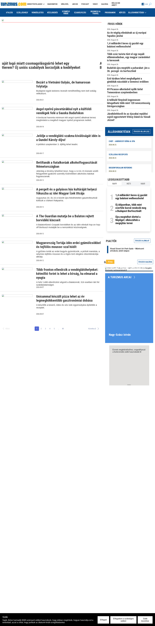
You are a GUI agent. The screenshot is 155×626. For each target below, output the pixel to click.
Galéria (104, 4)
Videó (95, 4)
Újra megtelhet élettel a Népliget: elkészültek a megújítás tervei (127, 220)
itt (140, 352)
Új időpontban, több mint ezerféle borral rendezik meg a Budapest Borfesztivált (130, 208)
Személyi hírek (66, 12)
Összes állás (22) (141, 131)
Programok (110, 13)
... (58, 329)
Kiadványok (52, 4)
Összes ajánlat (142, 241)
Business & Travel (95, 12)
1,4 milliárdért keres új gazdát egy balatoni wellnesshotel (131, 197)
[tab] (115, 184)
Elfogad (103, 620)
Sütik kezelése (145, 620)
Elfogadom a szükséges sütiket (123, 620)
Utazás (9, 13)
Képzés (122, 13)
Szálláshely (22, 13)
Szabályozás (80, 13)
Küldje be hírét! (116, 4)
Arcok (75, 4)
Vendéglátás (38, 13)
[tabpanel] (128, 209)
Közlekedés (52, 13)
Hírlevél (65, 4)
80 (63, 329)
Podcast (85, 4)
